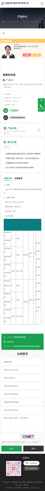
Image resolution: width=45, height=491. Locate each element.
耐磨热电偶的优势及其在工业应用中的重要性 (23, 154)
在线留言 (18, 178)
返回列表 (10, 342)
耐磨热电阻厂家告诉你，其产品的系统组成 (22, 158)
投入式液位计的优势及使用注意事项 (20, 167)
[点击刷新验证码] (28, 436)
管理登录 (26, 488)
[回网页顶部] (41, 100)
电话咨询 (41, 109)
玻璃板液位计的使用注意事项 (17, 163)
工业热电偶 (35, 21)
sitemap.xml (35, 488)
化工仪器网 (17, 488)
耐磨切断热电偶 (20, 337)
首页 (16, 21)
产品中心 (24, 21)
